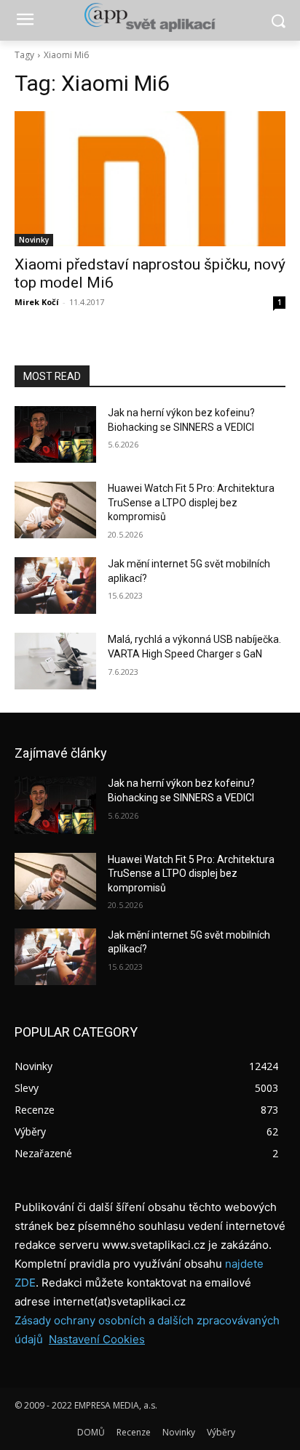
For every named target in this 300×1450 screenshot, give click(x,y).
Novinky (34, 240)
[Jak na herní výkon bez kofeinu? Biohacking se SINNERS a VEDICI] (55, 434)
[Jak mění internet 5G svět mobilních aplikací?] (55, 585)
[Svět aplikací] (149, 17)
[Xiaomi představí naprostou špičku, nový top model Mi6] (150, 178)
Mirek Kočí (37, 301)
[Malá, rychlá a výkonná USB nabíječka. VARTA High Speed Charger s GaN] (55, 661)
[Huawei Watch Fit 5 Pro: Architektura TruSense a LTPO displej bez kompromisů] (55, 510)
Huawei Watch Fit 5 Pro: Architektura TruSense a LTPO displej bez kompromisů (191, 502)
